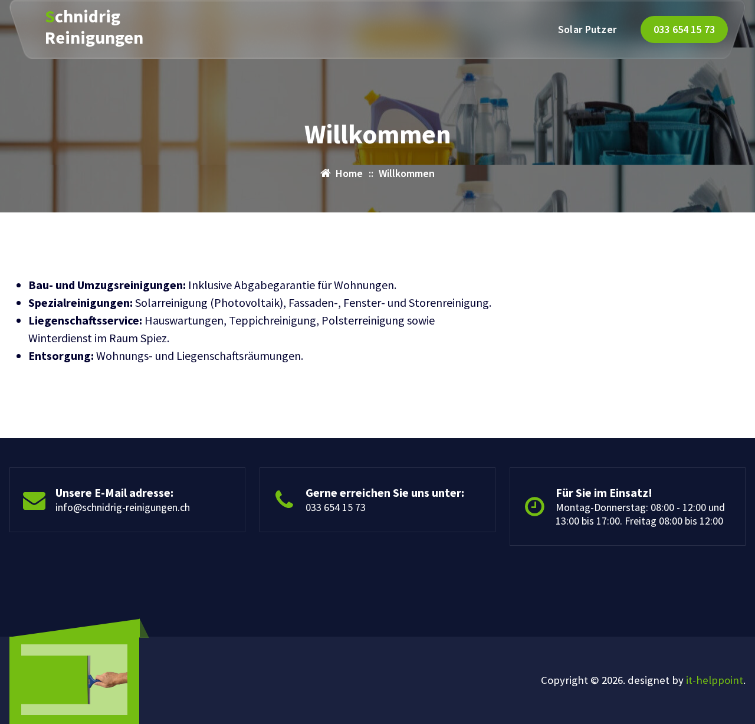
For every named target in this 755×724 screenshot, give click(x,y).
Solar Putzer (587, 29)
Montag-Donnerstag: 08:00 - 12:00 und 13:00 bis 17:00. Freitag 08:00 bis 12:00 (640, 514)
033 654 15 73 (684, 29)
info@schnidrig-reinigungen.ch (122, 507)
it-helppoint (714, 680)
